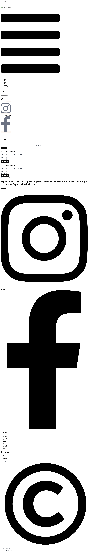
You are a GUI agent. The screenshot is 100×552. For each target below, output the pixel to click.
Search (2, 93)
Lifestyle (6, 80)
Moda (5, 85)
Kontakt (6, 87)
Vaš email (3, 159)
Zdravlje (6, 82)
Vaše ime (3, 157)
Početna (6, 79)
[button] (30, 43)
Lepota (6, 83)
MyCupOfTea (4, 1)
